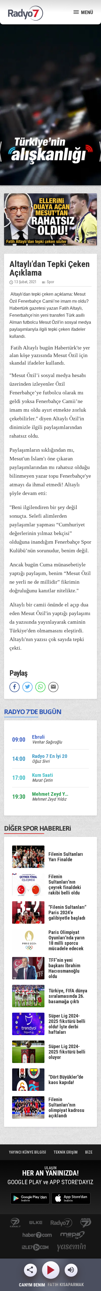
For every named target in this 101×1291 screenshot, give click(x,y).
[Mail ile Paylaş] (53, 687)
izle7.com (35, 1248)
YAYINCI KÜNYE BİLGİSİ (28, 1152)
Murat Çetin (42, 780)
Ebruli (38, 737)
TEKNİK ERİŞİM (66, 1152)
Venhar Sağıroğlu (47, 742)
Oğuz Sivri (41, 761)
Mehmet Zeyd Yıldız (49, 799)
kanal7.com (15, 1223)
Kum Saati (42, 775)
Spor (50, 282)
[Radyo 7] (25, 13)
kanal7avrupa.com (86, 1223)
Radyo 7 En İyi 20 (49, 756)
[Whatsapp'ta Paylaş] (40, 687)
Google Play (30, 1198)
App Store (70, 1198)
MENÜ (86, 12)
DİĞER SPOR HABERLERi (37, 828)
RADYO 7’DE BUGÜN (32, 711)
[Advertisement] (50, 80)
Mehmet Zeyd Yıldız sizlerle (61, 794)
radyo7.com (61, 1223)
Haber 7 (37, 1235)
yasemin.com (71, 1248)
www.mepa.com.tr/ (72, 1235)
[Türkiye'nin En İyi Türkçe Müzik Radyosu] (50, 150)
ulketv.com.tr (36, 1223)
